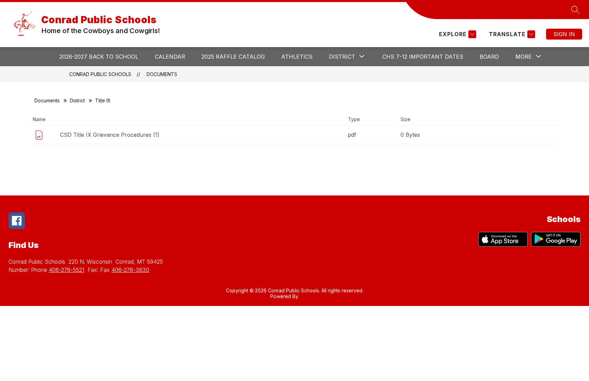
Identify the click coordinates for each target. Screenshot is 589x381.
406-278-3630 (130, 269)
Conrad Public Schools (100, 74)
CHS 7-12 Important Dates (422, 56)
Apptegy (309, 296)
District (77, 100)
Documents (162, 74)
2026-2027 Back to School (98, 56)
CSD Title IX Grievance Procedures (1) (110, 134)
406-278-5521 (66, 269)
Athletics (297, 56)
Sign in (564, 34)
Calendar (170, 56)
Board (489, 56)
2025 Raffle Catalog (233, 56)
